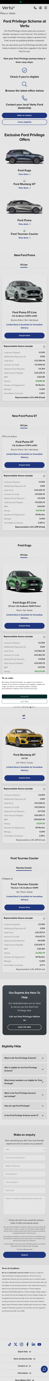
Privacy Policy (32, 688)
